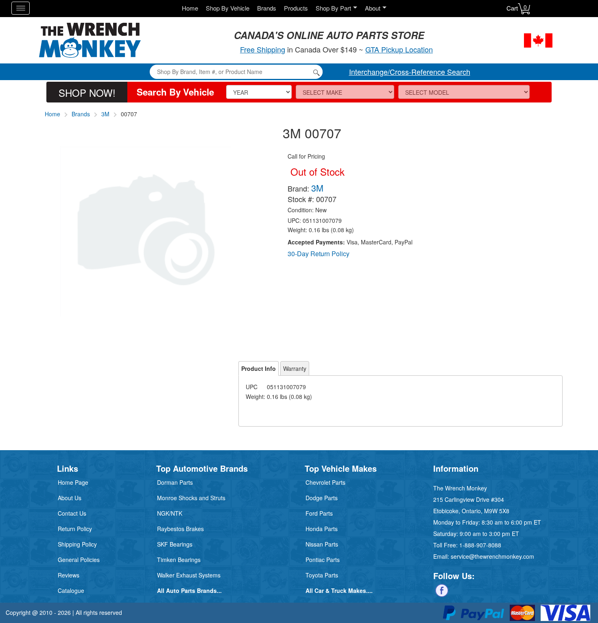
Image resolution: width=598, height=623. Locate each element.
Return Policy (75, 529)
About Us (69, 498)
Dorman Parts (175, 482)
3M (105, 114)
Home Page (73, 482)
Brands (266, 8)
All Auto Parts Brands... (189, 590)
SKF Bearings (174, 544)
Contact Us (72, 513)
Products (296, 8)
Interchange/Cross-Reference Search (409, 71)
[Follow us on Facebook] (441, 590)
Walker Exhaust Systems (188, 575)
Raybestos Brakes (180, 529)
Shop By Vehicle (227, 8)
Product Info (258, 368)
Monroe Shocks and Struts (191, 498)
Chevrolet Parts (325, 482)
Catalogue (71, 590)
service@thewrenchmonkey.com (492, 556)
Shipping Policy (77, 544)
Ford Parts (319, 513)
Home (190, 8)
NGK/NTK (169, 513)
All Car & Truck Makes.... (339, 590)
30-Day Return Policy (318, 253)
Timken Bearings (179, 559)
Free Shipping (262, 49)
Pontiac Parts (323, 559)
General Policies (79, 559)
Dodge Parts (322, 498)
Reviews (68, 575)
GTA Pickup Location (399, 49)
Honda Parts (322, 529)
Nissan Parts (322, 544)
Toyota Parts (322, 575)
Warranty (294, 368)
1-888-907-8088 (480, 545)
